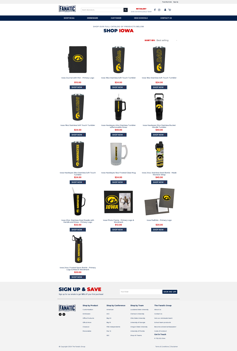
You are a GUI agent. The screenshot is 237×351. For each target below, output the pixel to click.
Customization (88, 309)
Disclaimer (174, 346)
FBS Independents (113, 327)
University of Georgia (137, 322)
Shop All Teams (136, 335)
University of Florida (137, 331)
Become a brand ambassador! (165, 327)
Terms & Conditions (162, 346)
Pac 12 (109, 331)
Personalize (87, 331)
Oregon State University (138, 327)
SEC (108, 335)
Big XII (109, 318)
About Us (157, 309)
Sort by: (150, 40)
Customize (116, 18)
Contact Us (158, 314)
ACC (108, 314)
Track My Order (167, 2)
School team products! (162, 322)
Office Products (88, 318)
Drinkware (92, 18)
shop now (77, 87)
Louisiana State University (139, 309)
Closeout (86, 327)
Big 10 (109, 322)
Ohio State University (137, 318)
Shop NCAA (69, 18)
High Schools (141, 18)
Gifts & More (87, 322)
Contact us (166, 18)
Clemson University (137, 314)
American (110, 309)
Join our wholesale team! (163, 318)
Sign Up (175, 2)
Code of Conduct (160, 331)
